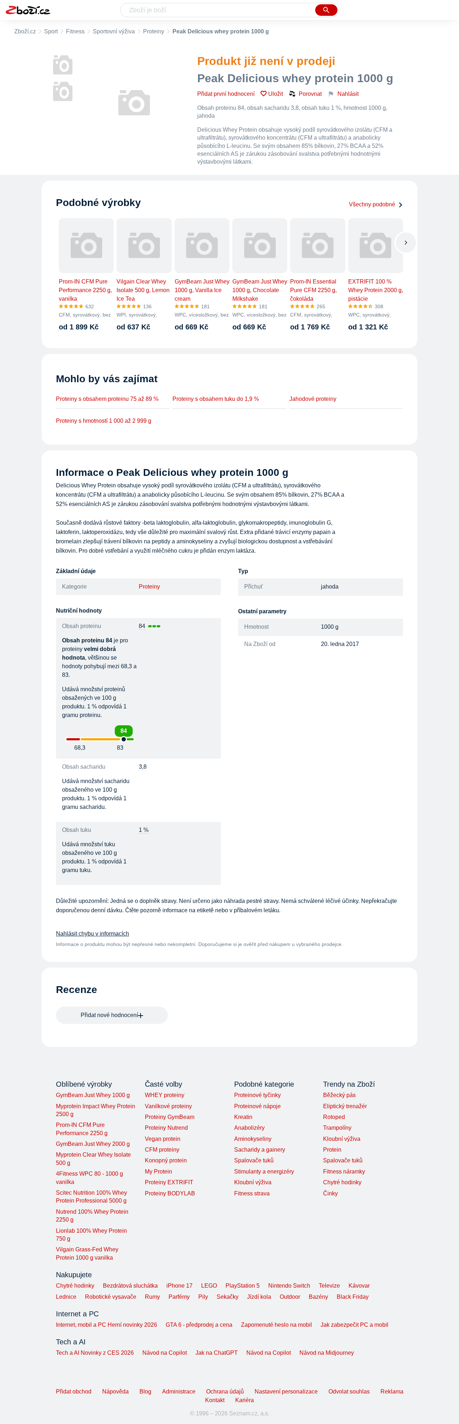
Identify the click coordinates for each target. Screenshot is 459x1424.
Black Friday (353, 1297)
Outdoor (290, 1297)
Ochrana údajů (225, 1391)
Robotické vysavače (110, 1297)
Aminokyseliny (252, 1139)
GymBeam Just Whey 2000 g (93, 1144)
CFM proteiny (162, 1150)
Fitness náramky (344, 1171)
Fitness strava (252, 1193)
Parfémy (179, 1297)
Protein (332, 1150)
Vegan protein (162, 1139)
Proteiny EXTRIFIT (169, 1182)
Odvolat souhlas (349, 1391)
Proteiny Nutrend (166, 1128)
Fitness (75, 31)
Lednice (66, 1297)
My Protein (158, 1171)
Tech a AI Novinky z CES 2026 (95, 1353)
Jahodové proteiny (312, 399)
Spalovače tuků (254, 1160)
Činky (330, 1193)
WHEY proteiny (164, 1095)
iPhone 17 (179, 1286)
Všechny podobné (372, 204)
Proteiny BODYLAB (170, 1193)
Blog (145, 1391)
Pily (203, 1297)
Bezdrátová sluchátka (130, 1286)
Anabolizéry (249, 1128)
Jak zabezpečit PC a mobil (354, 1325)
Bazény (318, 1297)
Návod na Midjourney (326, 1353)
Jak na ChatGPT (216, 1353)
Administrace (178, 1391)
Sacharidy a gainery (259, 1150)
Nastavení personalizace (286, 1391)
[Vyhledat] (326, 10)
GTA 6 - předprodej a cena (199, 1325)
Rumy (152, 1297)
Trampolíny (337, 1128)
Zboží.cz (25, 31)
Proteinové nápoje (257, 1106)
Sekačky (227, 1297)
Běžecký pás (339, 1095)
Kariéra (244, 1400)
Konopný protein (166, 1160)
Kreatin (243, 1117)
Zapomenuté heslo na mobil (276, 1325)
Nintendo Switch (289, 1286)
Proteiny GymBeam (169, 1117)
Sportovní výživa (114, 31)
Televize (329, 1286)
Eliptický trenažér (345, 1106)
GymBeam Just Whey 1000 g (93, 1095)
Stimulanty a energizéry (264, 1171)
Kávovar (359, 1286)
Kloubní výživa (252, 1182)
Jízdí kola (259, 1297)
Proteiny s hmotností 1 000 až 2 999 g (103, 421)
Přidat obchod (73, 1391)
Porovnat (310, 94)
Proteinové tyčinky (257, 1095)
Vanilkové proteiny (168, 1106)
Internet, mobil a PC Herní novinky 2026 (106, 1325)
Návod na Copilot (164, 1353)
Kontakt (214, 1400)
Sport (51, 31)
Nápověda (115, 1391)
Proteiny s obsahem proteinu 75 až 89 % (107, 399)
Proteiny (153, 31)
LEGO (209, 1286)
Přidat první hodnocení (226, 94)
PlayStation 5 (243, 1286)
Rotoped (334, 1117)
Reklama (391, 1391)
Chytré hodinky (342, 1182)
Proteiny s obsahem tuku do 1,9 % (215, 399)
